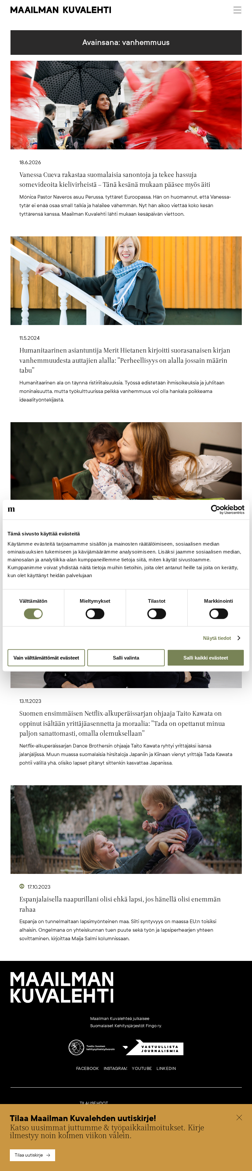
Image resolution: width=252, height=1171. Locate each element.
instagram (116, 1069)
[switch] (95, 613)
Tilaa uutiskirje (29, 1155)
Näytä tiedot (217, 637)
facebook (87, 1069)
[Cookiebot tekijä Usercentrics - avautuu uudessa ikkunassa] (215, 509)
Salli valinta (126, 658)
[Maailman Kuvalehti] (62, 1002)
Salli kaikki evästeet (205, 658)
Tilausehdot (94, 1103)
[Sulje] (239, 1118)
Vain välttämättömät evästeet (46, 658)
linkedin (166, 1069)
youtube (142, 1069)
